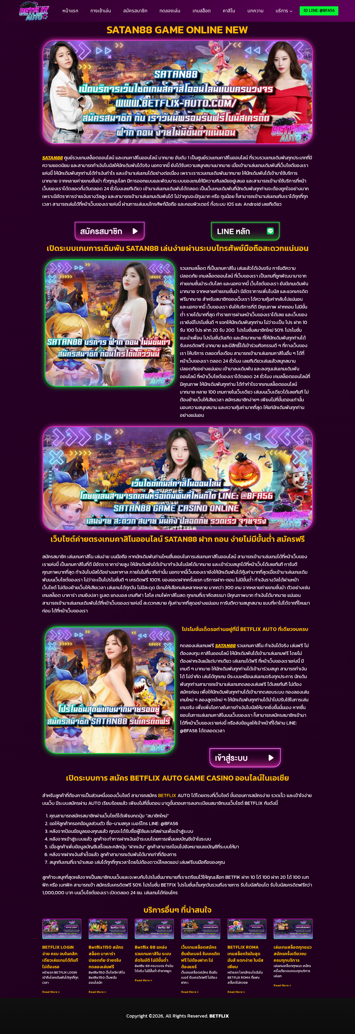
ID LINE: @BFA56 (319, 11)
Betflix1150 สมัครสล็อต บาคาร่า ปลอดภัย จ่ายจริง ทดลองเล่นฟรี (106, 957)
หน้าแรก (70, 11)
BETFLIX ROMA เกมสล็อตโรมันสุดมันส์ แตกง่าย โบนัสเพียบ (245, 957)
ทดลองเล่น (169, 11)
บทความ (255, 11)
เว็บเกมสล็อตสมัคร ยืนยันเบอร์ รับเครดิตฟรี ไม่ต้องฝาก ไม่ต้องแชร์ (200, 957)
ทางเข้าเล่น (100, 11)
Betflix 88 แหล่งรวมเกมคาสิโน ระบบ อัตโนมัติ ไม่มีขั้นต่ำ (153, 953)
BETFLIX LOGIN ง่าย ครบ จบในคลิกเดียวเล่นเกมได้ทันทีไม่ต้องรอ (60, 957)
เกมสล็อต (201, 11)
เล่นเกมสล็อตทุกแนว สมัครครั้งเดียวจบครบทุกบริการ (293, 953)
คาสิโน (229, 11)
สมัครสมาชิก (135, 11)
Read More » (51, 992)
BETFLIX (167, 795)
